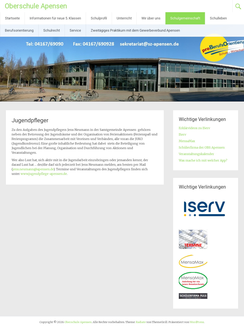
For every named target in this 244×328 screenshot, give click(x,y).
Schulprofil (99, 18)
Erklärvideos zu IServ (194, 128)
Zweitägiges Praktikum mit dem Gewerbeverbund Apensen (135, 30)
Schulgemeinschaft (185, 18)
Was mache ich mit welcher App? (203, 160)
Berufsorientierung (19, 30)
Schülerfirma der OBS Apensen (202, 147)
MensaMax (187, 141)
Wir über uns (151, 18)
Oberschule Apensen (36, 6)
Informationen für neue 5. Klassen (55, 18)
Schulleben (218, 18)
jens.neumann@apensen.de (33, 169)
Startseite (12, 18)
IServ (182, 134)
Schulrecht (51, 30)
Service (75, 30)
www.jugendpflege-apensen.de (44, 174)
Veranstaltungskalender (196, 154)
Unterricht (124, 18)
